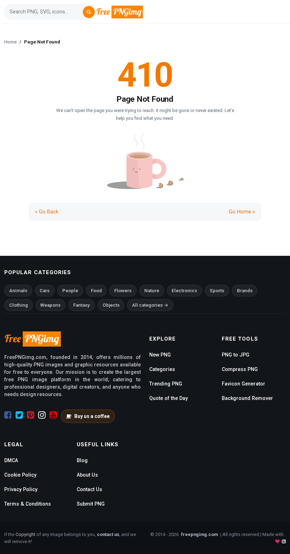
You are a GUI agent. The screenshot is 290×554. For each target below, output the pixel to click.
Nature (151, 290)
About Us (87, 474)
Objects (111, 305)
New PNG (160, 354)
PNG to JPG (235, 354)
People (70, 290)
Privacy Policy (20, 489)
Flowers (123, 290)
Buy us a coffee (92, 416)
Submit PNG (91, 503)
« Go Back (46, 212)
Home (10, 42)
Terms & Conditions (27, 503)
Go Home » (242, 212)
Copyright (25, 534)
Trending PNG (165, 383)
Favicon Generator (243, 383)
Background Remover (247, 398)
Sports (217, 290)
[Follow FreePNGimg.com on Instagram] (42, 415)
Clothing (18, 305)
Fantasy (81, 305)
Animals (18, 290)
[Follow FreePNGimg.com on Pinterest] (30, 415)
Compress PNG (240, 369)
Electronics (184, 290)
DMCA (11, 460)
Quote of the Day (168, 398)
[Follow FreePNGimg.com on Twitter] (19, 415)
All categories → (150, 305)
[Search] (89, 12)
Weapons (50, 305)
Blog (82, 460)
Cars (45, 290)
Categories (162, 369)
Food (96, 290)
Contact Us (89, 489)
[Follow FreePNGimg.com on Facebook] (8, 415)
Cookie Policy (20, 474)
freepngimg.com (199, 534)
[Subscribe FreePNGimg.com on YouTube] (53, 415)
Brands (245, 290)
